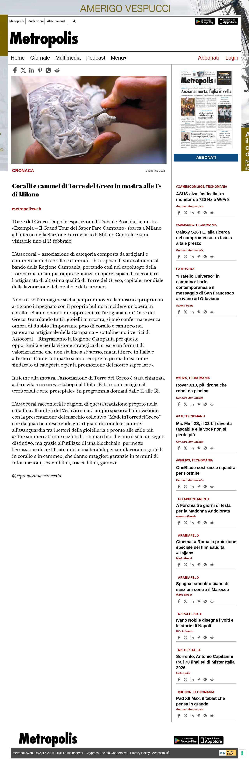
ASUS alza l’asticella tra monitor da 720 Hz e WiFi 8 (203, 196)
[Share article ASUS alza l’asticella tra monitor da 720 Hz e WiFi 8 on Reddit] (212, 213)
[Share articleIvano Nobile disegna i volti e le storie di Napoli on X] (186, 637)
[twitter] (23, 70)
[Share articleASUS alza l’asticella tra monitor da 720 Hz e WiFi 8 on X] (186, 213)
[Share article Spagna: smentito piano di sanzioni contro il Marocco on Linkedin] (192, 601)
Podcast (95, 58)
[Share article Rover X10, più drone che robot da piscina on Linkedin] (192, 404)
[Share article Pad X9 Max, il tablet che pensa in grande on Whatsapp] (205, 716)
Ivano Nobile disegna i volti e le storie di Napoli (204, 623)
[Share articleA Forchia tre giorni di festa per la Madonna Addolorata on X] (186, 523)
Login (231, 58)
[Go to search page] (74, 21)
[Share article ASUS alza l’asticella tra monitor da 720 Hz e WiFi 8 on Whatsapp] (205, 213)
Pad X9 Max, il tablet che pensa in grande (200, 701)
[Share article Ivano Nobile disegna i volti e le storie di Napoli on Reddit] (212, 637)
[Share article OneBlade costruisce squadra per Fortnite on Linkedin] (192, 486)
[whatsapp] (48, 70)
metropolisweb (186, 516)
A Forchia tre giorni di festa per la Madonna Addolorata (203, 508)
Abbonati (208, 58)
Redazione (35, 21)
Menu (117, 58)
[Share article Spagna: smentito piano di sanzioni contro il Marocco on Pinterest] (199, 601)
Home (18, 58)
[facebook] (15, 70)
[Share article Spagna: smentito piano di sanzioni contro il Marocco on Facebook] (179, 601)
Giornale (40, 58)
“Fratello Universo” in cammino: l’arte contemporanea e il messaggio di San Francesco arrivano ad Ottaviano (205, 287)
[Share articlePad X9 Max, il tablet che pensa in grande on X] (186, 716)
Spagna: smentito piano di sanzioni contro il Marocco (202, 586)
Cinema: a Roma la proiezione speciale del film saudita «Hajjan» (206, 547)
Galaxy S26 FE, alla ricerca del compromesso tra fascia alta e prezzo (204, 238)
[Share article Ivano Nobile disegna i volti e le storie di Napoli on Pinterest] (199, 637)
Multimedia (68, 58)
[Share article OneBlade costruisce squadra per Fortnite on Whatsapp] (205, 486)
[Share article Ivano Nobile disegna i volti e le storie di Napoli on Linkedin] (192, 637)
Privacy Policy (140, 753)
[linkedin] (32, 70)
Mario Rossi (184, 558)
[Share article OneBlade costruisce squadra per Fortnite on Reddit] (212, 486)
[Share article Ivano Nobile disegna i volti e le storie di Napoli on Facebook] (179, 637)
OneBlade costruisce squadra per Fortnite (205, 470)
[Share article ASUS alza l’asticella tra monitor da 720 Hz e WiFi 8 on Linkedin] (192, 213)
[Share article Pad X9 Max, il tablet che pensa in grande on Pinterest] (199, 716)
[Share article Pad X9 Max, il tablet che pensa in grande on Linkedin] (192, 716)
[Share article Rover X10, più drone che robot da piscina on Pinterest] (199, 404)
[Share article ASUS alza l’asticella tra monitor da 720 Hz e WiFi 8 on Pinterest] (199, 213)
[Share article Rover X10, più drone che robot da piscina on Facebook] (179, 404)
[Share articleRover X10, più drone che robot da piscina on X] (186, 404)
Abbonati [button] (206, 157)
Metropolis (16, 21)
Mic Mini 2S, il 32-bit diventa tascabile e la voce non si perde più (204, 429)
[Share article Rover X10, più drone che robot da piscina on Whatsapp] (205, 404)
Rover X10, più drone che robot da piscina (201, 388)
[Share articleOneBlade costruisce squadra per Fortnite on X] (186, 486)
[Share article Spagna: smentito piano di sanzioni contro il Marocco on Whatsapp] (205, 601)
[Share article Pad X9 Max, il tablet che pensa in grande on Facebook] (179, 716)
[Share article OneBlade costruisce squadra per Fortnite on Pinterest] (199, 486)
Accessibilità (161, 753)
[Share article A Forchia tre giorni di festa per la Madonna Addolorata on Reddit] (212, 523)
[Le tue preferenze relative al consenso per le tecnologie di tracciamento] (242, 753)
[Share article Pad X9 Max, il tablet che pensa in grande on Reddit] (212, 716)
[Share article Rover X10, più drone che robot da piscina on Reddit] (212, 404)
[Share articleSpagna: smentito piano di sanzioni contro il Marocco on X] (186, 601)
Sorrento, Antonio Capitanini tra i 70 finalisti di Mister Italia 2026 (205, 662)
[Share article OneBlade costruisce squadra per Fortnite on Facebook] (179, 486)
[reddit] (57, 70)
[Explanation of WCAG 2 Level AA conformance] (227, 754)
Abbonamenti (56, 21)
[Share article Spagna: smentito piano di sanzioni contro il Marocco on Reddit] (212, 601)
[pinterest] (40, 70)
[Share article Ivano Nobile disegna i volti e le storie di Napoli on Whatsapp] (205, 637)
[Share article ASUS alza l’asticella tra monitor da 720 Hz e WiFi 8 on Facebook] (179, 213)
